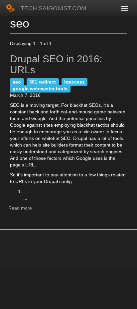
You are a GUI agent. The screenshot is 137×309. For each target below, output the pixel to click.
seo (17, 82)
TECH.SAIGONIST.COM (53, 8)
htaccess (74, 82)
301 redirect (42, 82)
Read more (20, 208)
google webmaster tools (40, 88)
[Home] (10, 8)
